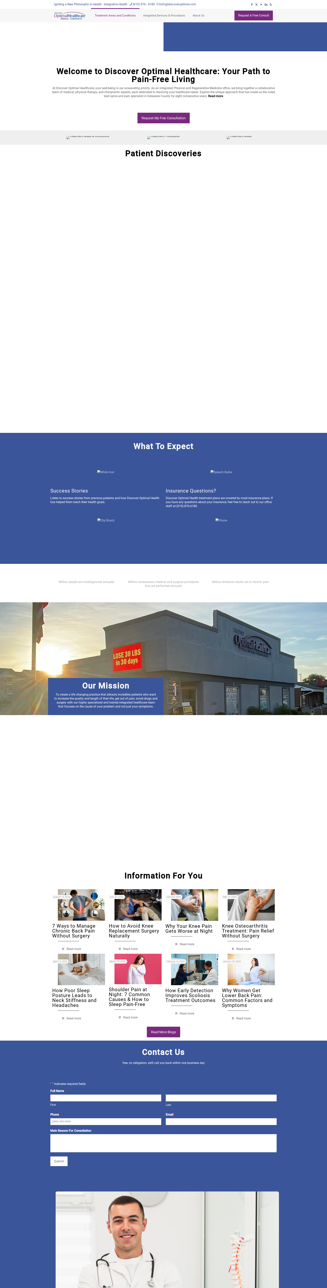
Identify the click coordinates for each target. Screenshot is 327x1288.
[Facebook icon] (251, 4)
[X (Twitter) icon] (256, 4)
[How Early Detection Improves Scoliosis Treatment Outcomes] (194, 969)
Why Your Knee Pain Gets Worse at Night (189, 928)
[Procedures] (163, 137)
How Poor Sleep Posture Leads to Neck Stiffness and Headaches (74, 998)
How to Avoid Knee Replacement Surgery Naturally (134, 931)
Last (168, 1104)
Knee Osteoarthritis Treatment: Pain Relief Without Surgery (248, 931)
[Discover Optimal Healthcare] (69, 15)
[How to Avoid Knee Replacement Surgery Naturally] (138, 905)
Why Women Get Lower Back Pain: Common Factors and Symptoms (247, 998)
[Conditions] (87, 137)
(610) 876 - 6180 (144, 4)
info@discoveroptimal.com (178, 4)
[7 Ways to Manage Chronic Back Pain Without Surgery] (81, 905)
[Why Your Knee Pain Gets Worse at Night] (194, 905)
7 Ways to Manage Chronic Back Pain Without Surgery (74, 931)
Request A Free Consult (253, 15)
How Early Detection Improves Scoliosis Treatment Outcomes (190, 995)
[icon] (270, 4)
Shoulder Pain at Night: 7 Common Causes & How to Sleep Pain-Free (129, 997)
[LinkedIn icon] (266, 4)
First (53, 1104)
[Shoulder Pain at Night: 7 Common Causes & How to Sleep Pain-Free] (138, 969)
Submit (59, 1161)
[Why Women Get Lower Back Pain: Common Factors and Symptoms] (251, 969)
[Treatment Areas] (239, 137)
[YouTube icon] (261, 4)
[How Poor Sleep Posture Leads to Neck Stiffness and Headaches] (81, 969)
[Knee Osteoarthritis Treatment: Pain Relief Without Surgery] (251, 905)
